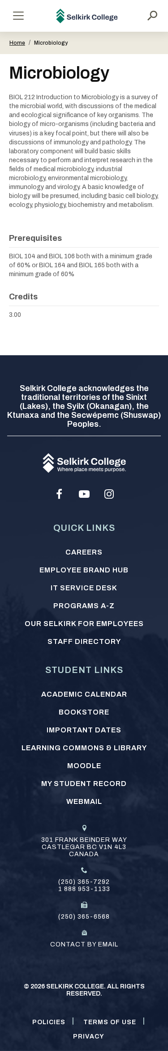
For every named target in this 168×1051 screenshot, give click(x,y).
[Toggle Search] (152, 16)
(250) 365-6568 (84, 916)
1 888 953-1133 (84, 889)
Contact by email (84, 944)
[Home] (87, 16)
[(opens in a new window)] (59, 494)
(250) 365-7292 (84, 882)
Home (17, 43)
